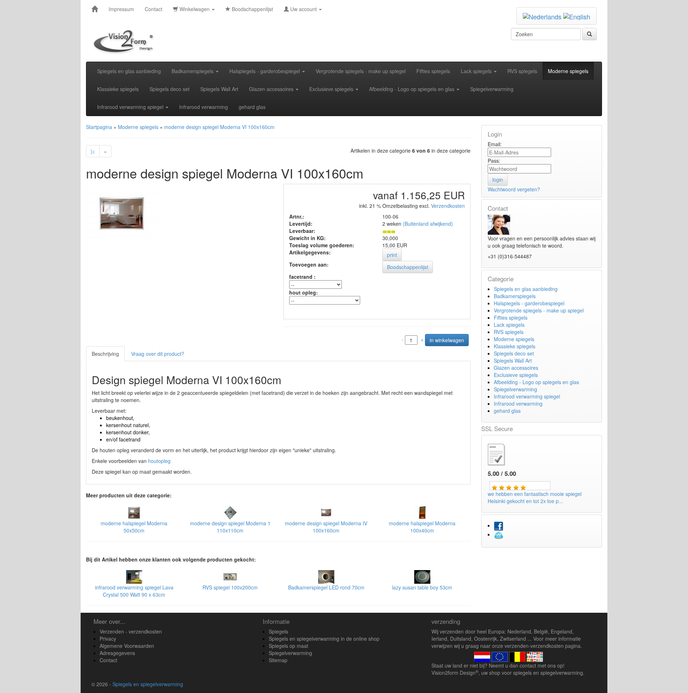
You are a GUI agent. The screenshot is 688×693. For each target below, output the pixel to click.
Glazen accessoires (272, 88)
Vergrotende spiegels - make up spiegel (361, 71)
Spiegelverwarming (491, 88)
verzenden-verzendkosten (534, 645)
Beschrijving (105, 353)
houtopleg (159, 460)
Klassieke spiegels (118, 88)
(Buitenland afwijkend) (428, 223)
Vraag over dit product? (157, 353)
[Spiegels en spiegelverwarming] (94, 9)
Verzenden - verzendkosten (131, 631)
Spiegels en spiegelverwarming (148, 684)
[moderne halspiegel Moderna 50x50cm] (134, 512)
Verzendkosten (447, 205)
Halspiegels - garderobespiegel (265, 71)
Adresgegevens (117, 652)
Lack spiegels (477, 71)
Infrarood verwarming (203, 106)
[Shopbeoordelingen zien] (502, 453)
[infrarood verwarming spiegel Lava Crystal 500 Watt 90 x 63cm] (134, 576)
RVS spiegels (522, 71)
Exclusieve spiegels (332, 88)
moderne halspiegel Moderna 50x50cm (134, 527)
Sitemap (278, 660)
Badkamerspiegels (193, 71)
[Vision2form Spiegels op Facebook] (498, 525)
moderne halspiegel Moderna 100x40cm (422, 527)
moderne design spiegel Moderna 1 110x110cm (230, 527)
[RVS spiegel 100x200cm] (230, 576)
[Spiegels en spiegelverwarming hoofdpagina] (125, 41)
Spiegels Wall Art (219, 88)
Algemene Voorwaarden (127, 645)
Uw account (303, 9)
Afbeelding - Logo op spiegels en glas (412, 88)
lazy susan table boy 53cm (422, 587)
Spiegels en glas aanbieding (129, 71)
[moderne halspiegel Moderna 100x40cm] (422, 512)
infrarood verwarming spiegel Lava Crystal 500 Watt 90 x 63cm (134, 591)
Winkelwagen (194, 9)
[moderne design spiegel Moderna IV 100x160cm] (326, 512)
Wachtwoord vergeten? (514, 189)
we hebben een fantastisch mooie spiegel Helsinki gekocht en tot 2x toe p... (535, 497)
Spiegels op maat (288, 645)
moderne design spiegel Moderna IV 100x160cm (326, 527)
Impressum (121, 9)
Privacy (108, 638)
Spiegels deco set (169, 88)
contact (528, 665)
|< (93, 151)
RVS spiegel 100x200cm (230, 587)
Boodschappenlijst (251, 9)
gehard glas (252, 106)
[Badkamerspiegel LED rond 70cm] (326, 576)
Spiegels (278, 631)
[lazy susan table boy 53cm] (422, 576)
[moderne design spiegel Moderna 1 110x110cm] (230, 512)
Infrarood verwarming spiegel (131, 106)
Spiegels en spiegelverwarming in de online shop (324, 638)
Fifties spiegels (433, 71)
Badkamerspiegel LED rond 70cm (326, 587)
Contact (153, 9)
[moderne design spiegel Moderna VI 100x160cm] (122, 212)
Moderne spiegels (568, 71)
